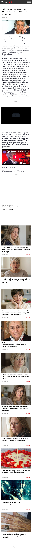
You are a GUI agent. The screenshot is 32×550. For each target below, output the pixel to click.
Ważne (6, 2)
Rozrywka (28, 254)
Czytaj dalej (16, 547)
